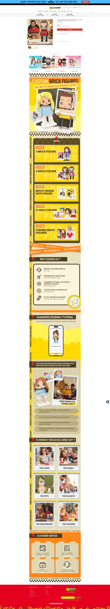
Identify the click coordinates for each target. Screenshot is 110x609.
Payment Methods (47, 594)
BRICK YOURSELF (63, 11)
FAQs (71, 11)
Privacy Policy (31, 589)
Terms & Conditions (31, 594)
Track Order (46, 592)
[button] (27, 47)
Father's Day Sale (40, 11)
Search (30, 597)
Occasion (58, 11)
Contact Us (46, 591)
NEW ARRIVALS (46, 11)
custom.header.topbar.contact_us (70, 4)
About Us (46, 589)
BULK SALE (68, 11)
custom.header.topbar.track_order (80, 4)
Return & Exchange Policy (32, 592)
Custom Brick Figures (52, 11)
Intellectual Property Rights (32, 595)
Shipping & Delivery (31, 591)
